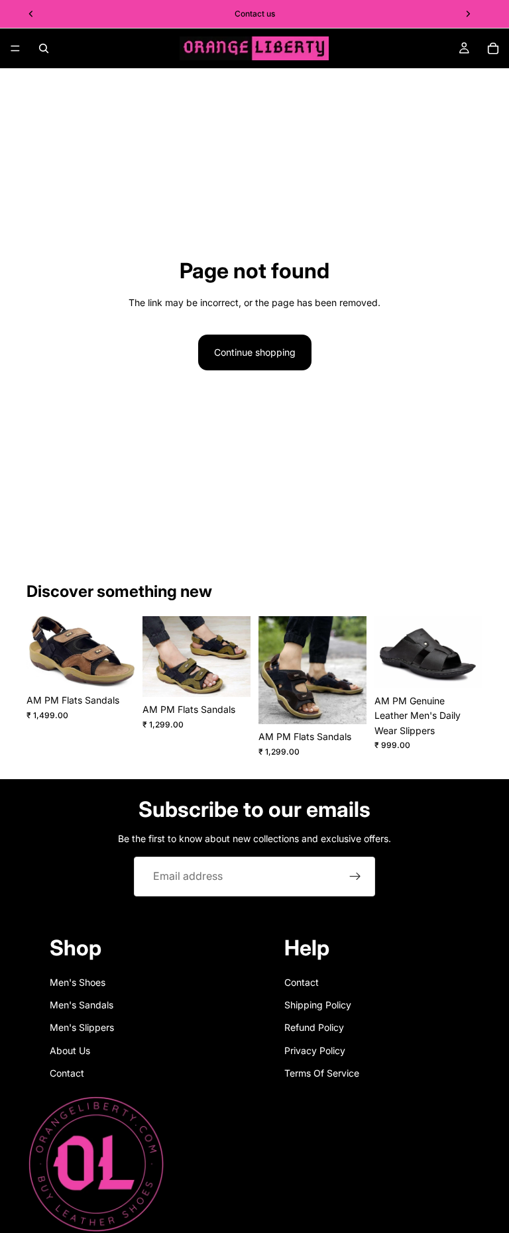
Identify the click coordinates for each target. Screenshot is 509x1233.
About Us (70, 1050)
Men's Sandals (81, 1004)
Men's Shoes (77, 982)
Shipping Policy (317, 1004)
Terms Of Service (321, 1073)
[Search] (43, 48)
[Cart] (493, 48)
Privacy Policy (314, 1050)
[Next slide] (120, 652)
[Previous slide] (41, 652)
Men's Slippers (82, 1027)
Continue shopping (255, 352)
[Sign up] (355, 876)
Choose (125, 666)
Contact (67, 1073)
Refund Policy (314, 1027)
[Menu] (15, 48)
